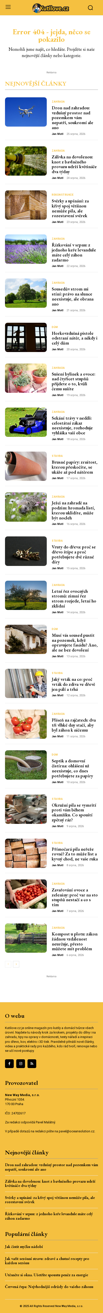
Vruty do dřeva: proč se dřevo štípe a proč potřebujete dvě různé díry (74, 554)
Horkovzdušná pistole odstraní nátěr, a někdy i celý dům (75, 338)
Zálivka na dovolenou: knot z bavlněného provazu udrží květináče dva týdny (74, 164)
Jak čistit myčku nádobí (24, 1246)
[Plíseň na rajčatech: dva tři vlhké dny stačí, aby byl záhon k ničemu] (26, 724)
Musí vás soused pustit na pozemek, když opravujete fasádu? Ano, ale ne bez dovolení (75, 642)
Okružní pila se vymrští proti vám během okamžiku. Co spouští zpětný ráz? (74, 812)
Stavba (57, 456)
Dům (55, 327)
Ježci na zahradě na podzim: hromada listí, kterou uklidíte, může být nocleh (73, 510)
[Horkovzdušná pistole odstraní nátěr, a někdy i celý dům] (26, 337)
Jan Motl (57, 134)
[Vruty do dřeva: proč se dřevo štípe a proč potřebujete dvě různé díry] (26, 551)
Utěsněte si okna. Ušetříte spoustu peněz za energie (46, 1274)
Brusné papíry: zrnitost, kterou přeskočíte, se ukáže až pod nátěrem (75, 467)
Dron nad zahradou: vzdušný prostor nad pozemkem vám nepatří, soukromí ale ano (72, 117)
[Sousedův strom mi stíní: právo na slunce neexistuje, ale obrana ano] (26, 293)
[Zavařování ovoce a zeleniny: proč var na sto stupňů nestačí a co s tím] (26, 894)
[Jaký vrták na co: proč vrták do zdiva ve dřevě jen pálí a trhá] (26, 683)
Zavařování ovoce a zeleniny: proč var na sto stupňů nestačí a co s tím (75, 897)
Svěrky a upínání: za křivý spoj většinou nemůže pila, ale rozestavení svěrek (70, 208)
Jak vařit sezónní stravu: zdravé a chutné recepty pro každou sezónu (47, 1261)
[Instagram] (20, 1063)
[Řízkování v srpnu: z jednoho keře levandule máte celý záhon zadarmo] (26, 249)
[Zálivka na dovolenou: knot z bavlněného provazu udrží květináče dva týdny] (26, 161)
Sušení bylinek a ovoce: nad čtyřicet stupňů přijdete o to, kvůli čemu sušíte (73, 381)
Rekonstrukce (63, 195)
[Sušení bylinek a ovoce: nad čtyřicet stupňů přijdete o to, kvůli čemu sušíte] (26, 378)
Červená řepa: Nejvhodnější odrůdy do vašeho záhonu (49, 1286)
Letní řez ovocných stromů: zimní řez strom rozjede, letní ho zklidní (74, 598)
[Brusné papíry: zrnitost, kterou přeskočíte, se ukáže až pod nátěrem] (26, 466)
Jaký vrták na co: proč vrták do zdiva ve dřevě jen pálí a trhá (73, 684)
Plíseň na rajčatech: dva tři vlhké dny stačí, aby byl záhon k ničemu (74, 725)
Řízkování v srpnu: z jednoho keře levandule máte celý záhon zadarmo (74, 252)
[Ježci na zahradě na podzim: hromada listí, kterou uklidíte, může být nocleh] (26, 507)
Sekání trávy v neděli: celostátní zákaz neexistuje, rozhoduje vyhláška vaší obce (72, 425)
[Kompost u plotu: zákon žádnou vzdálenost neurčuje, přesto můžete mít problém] (26, 938)
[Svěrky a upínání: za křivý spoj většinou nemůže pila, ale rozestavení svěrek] (26, 205)
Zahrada (58, 102)
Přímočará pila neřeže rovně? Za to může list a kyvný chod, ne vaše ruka (75, 854)
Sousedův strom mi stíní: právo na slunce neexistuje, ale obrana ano (73, 296)
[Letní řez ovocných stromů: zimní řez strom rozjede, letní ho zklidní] (26, 595)
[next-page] (16, 964)
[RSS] (32, 1063)
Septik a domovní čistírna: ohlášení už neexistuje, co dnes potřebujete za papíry (72, 768)
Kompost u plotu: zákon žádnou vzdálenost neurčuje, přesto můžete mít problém (75, 941)
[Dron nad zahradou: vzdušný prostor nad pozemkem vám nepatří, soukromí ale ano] (26, 112)
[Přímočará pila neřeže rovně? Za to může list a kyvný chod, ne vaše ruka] (26, 853)
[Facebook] (9, 1063)
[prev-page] (8, 964)
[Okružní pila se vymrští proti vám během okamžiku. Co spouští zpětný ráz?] (26, 809)
